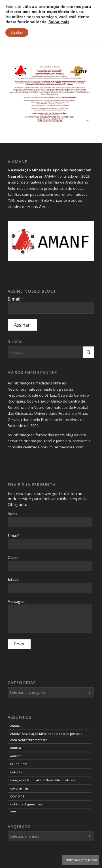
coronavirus (19, 788)
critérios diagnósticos (26, 804)
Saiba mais (58, 22)
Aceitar (17, 32)
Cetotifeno (18, 772)
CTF (13, 812)
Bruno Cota (18, 764)
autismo (16, 756)
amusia (15, 748)
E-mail (16, 299)
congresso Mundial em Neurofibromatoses (42, 780)
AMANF (15, 726)
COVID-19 (17, 796)
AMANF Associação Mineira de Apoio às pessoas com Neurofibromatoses (46, 736)
